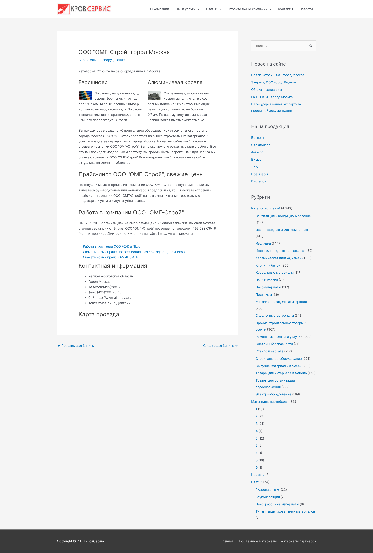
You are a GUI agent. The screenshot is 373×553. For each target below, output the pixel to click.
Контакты (285, 9)
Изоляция (263, 243)
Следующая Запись (220, 346)
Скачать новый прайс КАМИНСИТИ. (111, 257)
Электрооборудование (273, 394)
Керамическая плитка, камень (279, 258)
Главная (227, 541)
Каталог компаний (265, 208)
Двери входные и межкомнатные (282, 230)
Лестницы (264, 294)
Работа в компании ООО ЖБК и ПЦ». (111, 246)
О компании (159, 9)
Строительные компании (247, 9)
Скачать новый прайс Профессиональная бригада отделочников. (134, 252)
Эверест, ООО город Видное (273, 82)
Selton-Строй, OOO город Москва (277, 75)
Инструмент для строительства (280, 251)
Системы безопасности (274, 344)
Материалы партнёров (269, 402)
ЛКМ (255, 167)
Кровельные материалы (275, 272)
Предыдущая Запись (75, 346)
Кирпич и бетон (268, 265)
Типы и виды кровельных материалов (285, 511)
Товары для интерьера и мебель (281, 373)
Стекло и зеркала (269, 351)
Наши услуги (185, 9)
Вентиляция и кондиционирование (283, 216)
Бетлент (257, 138)
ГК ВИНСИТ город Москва (272, 97)
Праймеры (259, 174)
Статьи (211, 9)
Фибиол (257, 152)
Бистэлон (258, 181)
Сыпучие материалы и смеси (279, 366)
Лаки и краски (267, 280)
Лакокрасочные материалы (277, 504)
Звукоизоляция (268, 497)
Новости (306, 9)
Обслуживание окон (267, 90)
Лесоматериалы (268, 287)
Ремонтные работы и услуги (278, 337)
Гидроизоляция (268, 489)
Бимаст (257, 159)
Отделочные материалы (275, 315)
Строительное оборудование (102, 60)
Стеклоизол (260, 145)
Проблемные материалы (257, 541)
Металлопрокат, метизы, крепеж (282, 302)
